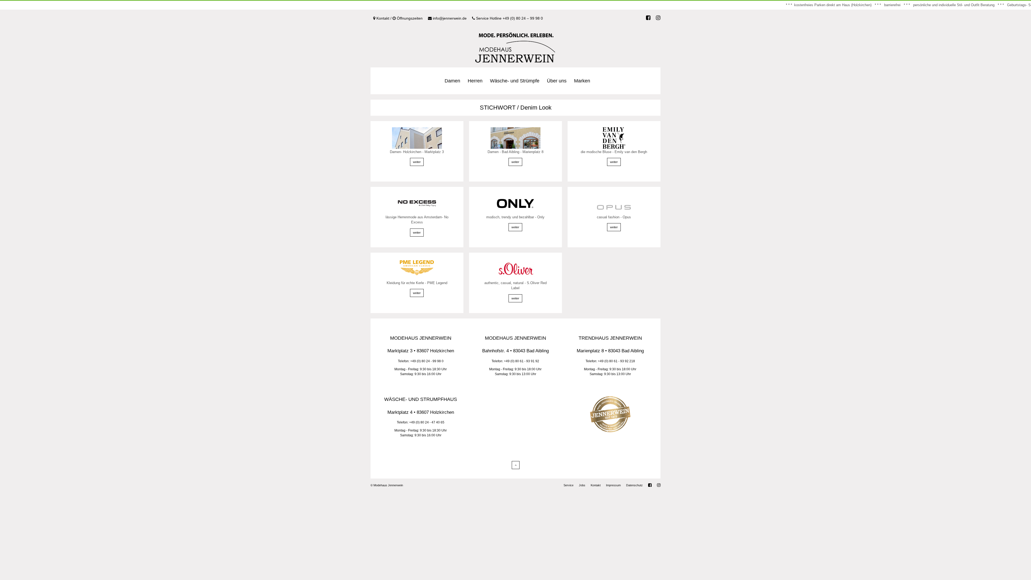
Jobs (582, 485)
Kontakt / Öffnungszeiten (399, 18)
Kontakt (596, 485)
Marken (582, 81)
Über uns (557, 81)
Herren (475, 81)
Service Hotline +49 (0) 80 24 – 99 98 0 (509, 18)
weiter (417, 162)
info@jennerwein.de (449, 18)
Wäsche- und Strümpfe (514, 81)
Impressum (613, 485)
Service (568, 485)
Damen (452, 81)
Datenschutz (634, 485)
